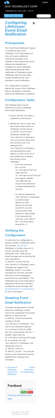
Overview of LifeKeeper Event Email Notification (12, 370)
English (45, 2)
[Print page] (34, 23)
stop (25, 245)
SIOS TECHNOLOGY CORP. (21, 6)
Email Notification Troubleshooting (19, 289)
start (19, 245)
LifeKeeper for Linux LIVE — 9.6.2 (19, 11)
